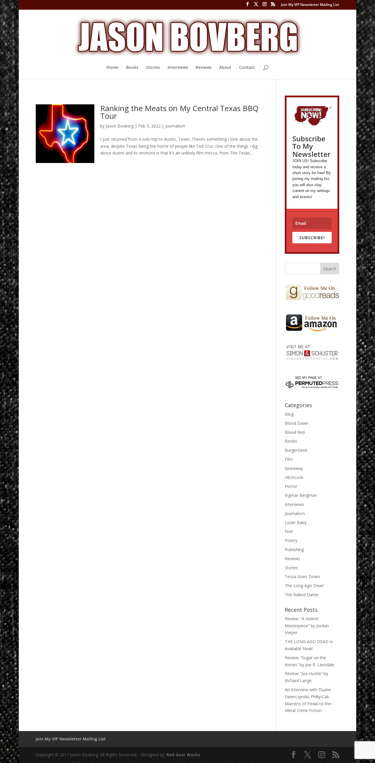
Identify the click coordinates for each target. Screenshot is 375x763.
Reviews (204, 67)
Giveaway (294, 468)
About (225, 67)
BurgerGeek (296, 450)
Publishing (294, 549)
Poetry (291, 540)
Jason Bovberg (120, 126)
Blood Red (295, 432)
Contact (247, 67)
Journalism (175, 126)
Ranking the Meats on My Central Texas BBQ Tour (179, 112)
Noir (289, 531)
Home (112, 67)
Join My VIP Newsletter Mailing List (310, 5)
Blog (289, 414)
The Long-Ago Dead (304, 585)
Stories (153, 67)
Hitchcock (294, 477)
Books (132, 67)
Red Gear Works (183, 754)
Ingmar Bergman (301, 495)
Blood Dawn (296, 423)
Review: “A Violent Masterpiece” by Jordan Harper (307, 625)
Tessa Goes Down (302, 576)
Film (289, 459)
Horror (291, 486)
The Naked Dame (301, 594)
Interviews (178, 67)
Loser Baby (295, 522)
